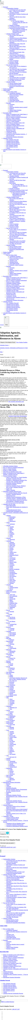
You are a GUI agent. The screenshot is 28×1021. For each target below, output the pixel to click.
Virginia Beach (13, 767)
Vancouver (12, 774)
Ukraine (8, 803)
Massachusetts (9, 641)
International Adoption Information (14, 137)
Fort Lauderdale (13, 596)
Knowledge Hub (7, 113)
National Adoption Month (12, 817)
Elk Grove (11, 546)
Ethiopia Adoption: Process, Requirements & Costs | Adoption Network (16, 790)
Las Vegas (11, 669)
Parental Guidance (13, 111)
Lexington (11, 628)
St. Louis (11, 659)
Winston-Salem (13, 694)
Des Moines (12, 621)
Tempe (11, 535)
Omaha (11, 665)
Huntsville (11, 518)
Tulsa (10, 709)
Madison (11, 778)
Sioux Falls (12, 724)
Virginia (8, 759)
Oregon (8, 710)
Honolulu (11, 611)
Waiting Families (7, 89)
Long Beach (12, 558)
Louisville (11, 630)
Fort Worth (12, 741)
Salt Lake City (12, 757)
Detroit (11, 646)
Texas (7, 730)
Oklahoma (8, 706)
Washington (9, 768)
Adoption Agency (4, 345)
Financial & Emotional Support (17, 28)
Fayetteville (12, 690)
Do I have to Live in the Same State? (15, 502)
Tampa (11, 608)
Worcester (11, 644)
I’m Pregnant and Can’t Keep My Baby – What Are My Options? (17, 10)
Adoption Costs (13, 97)
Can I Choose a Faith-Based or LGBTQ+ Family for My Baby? (17, 55)
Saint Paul (11, 652)
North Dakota (9, 696)
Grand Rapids (12, 648)
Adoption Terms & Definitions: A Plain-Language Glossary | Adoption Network (16, 497)
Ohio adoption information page (16, 401)
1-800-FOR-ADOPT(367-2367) (8, 847)
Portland (11, 711)
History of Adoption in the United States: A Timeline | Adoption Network (16, 115)
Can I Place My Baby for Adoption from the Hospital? (18, 72)
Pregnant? (5, 7)
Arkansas (8, 538)
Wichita (11, 625)
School (11, 105)
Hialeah (11, 597)
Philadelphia (12, 716)
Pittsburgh (11, 717)
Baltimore (11, 639)
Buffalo (11, 676)
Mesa (10, 531)
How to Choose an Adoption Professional (16, 117)
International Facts (10, 495)
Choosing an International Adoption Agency (17, 826)
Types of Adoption (14, 60)
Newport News (13, 762)
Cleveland (11, 702)
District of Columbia (11, 591)
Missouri (8, 656)
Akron (11, 699)
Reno (10, 670)
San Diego (12, 574)
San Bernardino (13, 573)
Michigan (8, 645)
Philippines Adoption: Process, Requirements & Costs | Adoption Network (16, 795)
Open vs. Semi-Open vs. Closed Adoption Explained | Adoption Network (16, 478)
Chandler (11, 526)
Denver (11, 589)
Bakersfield (12, 543)
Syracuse (11, 683)
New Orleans (12, 634)
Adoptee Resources (11, 131)
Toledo (11, 704)
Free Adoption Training (12, 145)
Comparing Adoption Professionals (14, 824)
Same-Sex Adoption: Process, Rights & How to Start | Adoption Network (16, 486)
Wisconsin (8, 776)
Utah (7, 755)
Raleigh (11, 693)
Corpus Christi (12, 737)
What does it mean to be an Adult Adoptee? (17, 809)
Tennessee (8, 726)
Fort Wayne (12, 617)
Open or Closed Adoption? (16, 39)
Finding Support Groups (12, 819)
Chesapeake (12, 761)
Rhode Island (9, 719)
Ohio (1, 352)
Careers (8, 148)
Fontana (11, 548)
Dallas (10, 738)
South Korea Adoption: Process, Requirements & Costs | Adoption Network (16, 801)
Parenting (8, 103)
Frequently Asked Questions (16, 101)
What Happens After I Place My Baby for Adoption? (17, 44)
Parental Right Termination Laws (14, 511)
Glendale (11, 529)
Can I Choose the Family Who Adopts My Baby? (16, 52)
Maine (7, 637)
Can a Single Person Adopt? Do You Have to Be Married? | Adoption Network (16, 500)
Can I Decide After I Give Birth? (17, 77)
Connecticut (9, 590)
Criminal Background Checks (13, 509)
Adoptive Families (10, 81)
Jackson (11, 655)
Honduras (8, 792)
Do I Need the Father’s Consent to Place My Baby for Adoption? (19, 22)
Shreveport (12, 635)
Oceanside (11, 565)
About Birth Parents (14, 100)
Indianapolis (12, 618)
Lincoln (11, 663)
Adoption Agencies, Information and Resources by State (15, 129)
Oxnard (11, 567)
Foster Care (9, 488)
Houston (11, 745)
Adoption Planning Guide (12, 33)
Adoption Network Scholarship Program (13, 993)
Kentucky (8, 627)
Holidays (11, 108)
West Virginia (9, 775)
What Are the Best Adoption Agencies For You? (16, 95)
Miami (11, 600)
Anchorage (12, 524)
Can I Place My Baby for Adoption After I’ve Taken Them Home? (18, 69)
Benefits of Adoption (14, 25)
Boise (10, 614)
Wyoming (8, 781)
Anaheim (11, 542)
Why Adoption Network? (12, 139)
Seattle (11, 769)
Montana (8, 661)
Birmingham (12, 517)
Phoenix (11, 532)
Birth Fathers (12, 19)
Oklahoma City (13, 707)
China (7, 785)
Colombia (8, 786)
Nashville (11, 728)
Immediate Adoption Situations (13, 483)
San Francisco (12, 576)
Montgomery (12, 521)
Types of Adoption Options (13, 124)
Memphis (11, 727)
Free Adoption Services (12, 146)
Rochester (11, 682)
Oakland (11, 563)
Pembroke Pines (13, 603)
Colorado (8, 584)
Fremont (11, 549)
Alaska (8, 522)
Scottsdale (11, 534)
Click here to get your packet (8, 843)
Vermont (8, 758)
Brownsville (12, 735)
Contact (2, 324)
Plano (10, 752)
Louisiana (8, 631)
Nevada (8, 666)
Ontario (11, 566)
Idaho (7, 613)
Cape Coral (12, 594)
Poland (8, 798)
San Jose (11, 577)
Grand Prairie (12, 744)
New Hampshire (10, 672)
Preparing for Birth (14, 63)
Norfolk (11, 764)
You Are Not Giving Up (12, 65)
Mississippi (9, 654)
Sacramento (12, 572)
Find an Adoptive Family (15, 83)
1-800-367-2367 (16, 1009)
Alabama (8, 515)
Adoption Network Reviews (13, 144)
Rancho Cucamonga (14, 569)
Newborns (11, 104)
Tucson (11, 536)
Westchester (12, 685)
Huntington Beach (13, 555)
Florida (8, 593)
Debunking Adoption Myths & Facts (15, 125)
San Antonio (12, 754)
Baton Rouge (12, 632)
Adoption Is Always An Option (17, 79)
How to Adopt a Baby (11, 91)
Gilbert (11, 528)
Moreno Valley (13, 562)
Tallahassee (12, 607)
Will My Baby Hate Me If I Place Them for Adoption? (17, 47)
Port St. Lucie (12, 604)
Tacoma (11, 772)
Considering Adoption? (15, 93)
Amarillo (11, 731)
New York (8, 673)
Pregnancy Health (13, 62)
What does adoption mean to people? (18, 107)
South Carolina (10, 721)
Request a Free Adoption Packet (8, 342)
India (7, 793)
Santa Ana (11, 579)
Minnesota (8, 649)
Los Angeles (12, 559)
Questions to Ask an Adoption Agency (15, 823)
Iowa (7, 620)
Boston (11, 642)
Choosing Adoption (14, 12)
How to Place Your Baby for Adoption (15, 876)
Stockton (11, 583)
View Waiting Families (21, 342)
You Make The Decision (15, 80)
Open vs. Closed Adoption (12, 121)
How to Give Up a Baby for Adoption (15, 912)
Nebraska (8, 662)
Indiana (8, 615)
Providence (12, 720)
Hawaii (8, 610)
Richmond (11, 765)
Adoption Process (13, 98)
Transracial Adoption (11, 484)
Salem (10, 713)
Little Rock (12, 539)
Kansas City (12, 658)
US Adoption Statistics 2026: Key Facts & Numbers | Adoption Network (16, 493)
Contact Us (3, 834)
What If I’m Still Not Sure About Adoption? (17, 867)
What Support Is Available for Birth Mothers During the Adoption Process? (19, 31)
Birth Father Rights (11, 505)
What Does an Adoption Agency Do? (15, 122)
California (8, 541)
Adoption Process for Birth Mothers (18, 38)
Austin (11, 734)
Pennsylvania (9, 714)
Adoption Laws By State (12, 127)
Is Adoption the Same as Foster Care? (18, 26)
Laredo (11, 748)
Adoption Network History (13, 142)
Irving (10, 747)
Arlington (11, 733)
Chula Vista (12, 545)
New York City (13, 680)
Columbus (11, 703)
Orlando (11, 601)
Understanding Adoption (12, 8)
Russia (7, 799)
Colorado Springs (13, 587)
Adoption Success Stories (12, 141)
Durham (11, 689)
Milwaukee (12, 779)
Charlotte (11, 687)
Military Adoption (10, 490)
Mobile (11, 519)
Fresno (11, 550)
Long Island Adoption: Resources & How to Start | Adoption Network (18, 678)
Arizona (8, 525)
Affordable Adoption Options (13, 120)
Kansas (8, 622)
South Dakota (9, 723)
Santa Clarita (12, 580)
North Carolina (10, 686)
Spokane (11, 771)
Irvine (10, 556)
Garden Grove (12, 552)
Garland (11, 743)
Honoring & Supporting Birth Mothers (15, 922)
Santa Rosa (12, 582)
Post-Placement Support (15, 84)
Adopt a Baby (6, 90)
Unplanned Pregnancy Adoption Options (16, 897)
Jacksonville (12, 598)
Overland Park (12, 624)
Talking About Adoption (15, 110)
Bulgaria (8, 783)
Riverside (11, 570)
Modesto (11, 560)
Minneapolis (12, 651)
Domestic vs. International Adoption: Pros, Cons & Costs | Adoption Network (16, 481)
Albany (11, 675)
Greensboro (12, 692)
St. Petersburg (12, 606)
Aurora (11, 586)
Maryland (8, 638)
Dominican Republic (11, 788)
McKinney (12, 751)
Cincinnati (11, 700)
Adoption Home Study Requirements (17, 416)
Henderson (12, 668)
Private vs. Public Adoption (13, 118)
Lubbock (11, 750)
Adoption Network (7, 138)
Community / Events (11, 132)
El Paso (11, 740)
